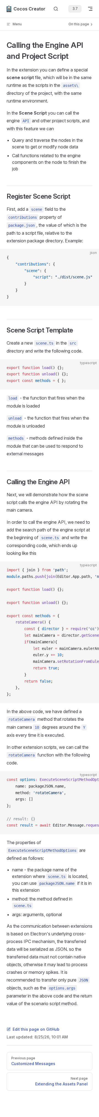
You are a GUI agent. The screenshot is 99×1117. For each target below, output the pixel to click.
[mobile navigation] (90, 9)
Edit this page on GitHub (36, 1029)
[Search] (55, 8)
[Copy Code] (90, 257)
